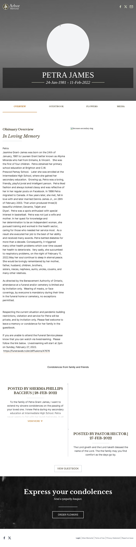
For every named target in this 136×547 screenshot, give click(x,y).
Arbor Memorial (87, 538)
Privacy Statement (113, 538)
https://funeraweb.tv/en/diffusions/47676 (26, 351)
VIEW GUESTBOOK (68, 468)
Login (78, 538)
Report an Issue (127, 538)
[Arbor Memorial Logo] (11, 7)
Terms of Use (100, 538)
